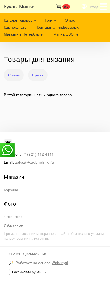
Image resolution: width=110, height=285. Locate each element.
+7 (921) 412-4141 (38, 154)
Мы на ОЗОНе (65, 34)
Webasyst (60, 262)
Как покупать (15, 27)
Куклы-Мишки (34, 253)
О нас (70, 20)
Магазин (14, 177)
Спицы (14, 74)
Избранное (13, 225)
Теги (48, 20)
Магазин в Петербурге (23, 34)
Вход (94, 6)
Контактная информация (59, 27)
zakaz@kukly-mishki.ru (34, 162)
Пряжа (38, 74)
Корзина (11, 190)
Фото (10, 203)
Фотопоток (13, 216)
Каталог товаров (18, 20)
